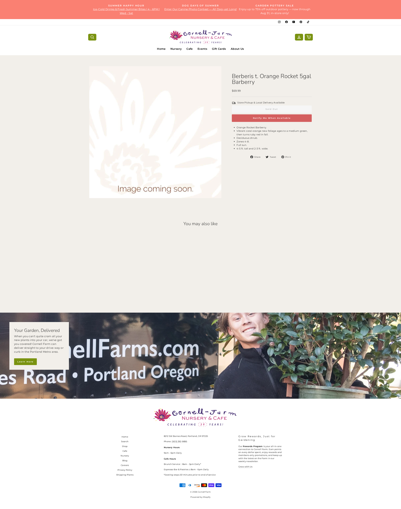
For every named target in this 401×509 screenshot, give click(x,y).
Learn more (25, 361)
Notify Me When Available (272, 118)
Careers (125, 465)
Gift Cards (219, 48)
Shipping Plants (125, 475)
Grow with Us (245, 467)
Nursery (176, 48)
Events (202, 48)
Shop (125, 446)
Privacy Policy (124, 470)
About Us (237, 48)
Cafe (189, 48)
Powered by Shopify (200, 497)
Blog (125, 460)
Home (161, 48)
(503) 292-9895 (179, 441)
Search (124, 441)
